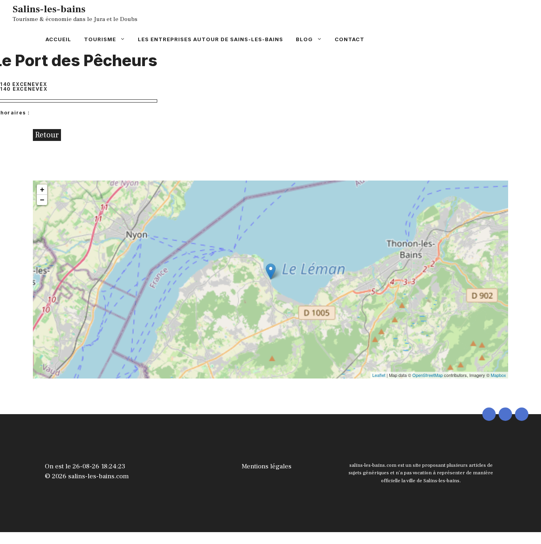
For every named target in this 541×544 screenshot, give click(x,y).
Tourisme (100, 39)
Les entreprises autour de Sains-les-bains (210, 39)
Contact (349, 39)
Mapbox (498, 375)
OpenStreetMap (427, 375)
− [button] (42, 200)
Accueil (58, 39)
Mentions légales (266, 466)
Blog (304, 39)
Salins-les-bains (49, 9)
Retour (47, 135)
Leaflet (378, 375)
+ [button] (42, 189)
